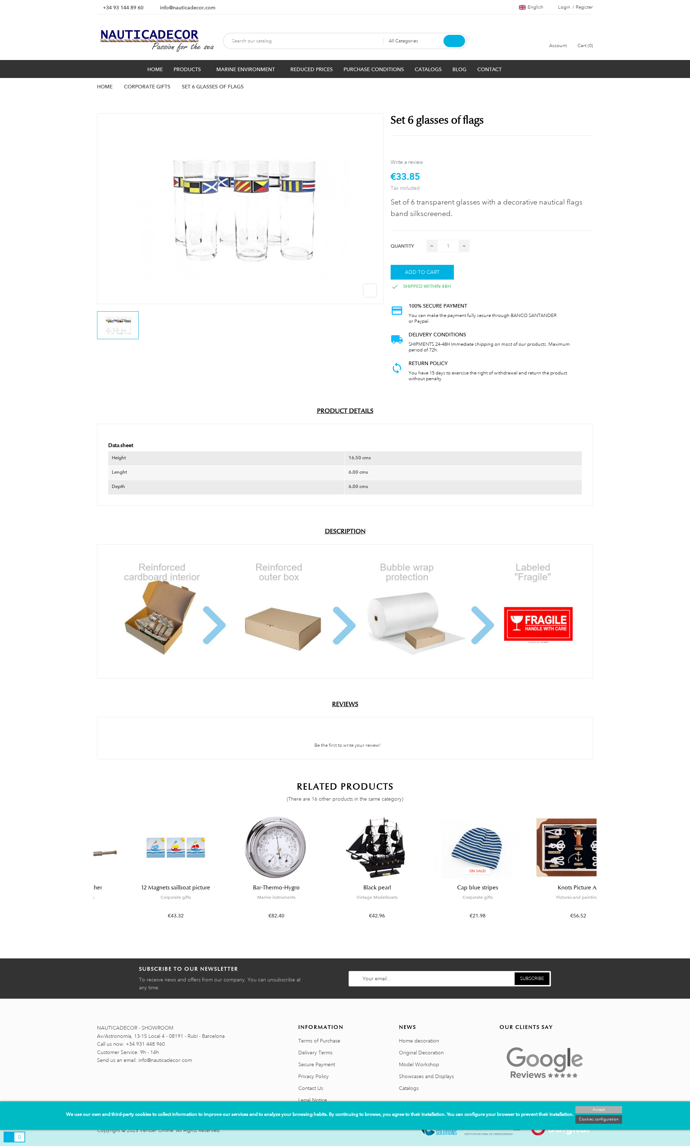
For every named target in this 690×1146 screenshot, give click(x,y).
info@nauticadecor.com (187, 7)
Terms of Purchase (319, 1040)
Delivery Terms (315, 1052)
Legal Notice (312, 1100)
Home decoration (419, 1040)
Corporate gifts (144, 897)
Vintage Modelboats (345, 897)
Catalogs (409, 1088)
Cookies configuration (598, 1119)
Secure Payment (316, 1064)
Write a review (407, 162)
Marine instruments (244, 897)
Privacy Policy (313, 1076)
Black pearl (345, 887)
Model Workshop (419, 1064)
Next (597, 873)
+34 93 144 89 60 (123, 7)
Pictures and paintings (546, 897)
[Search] (454, 41)
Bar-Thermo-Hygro (244, 887)
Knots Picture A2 (546, 887)
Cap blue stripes (445, 887)
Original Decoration (421, 1052)
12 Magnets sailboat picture (144, 887)
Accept (599, 1109)
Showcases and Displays (426, 1076)
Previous (92, 873)
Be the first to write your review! (347, 745)
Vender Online (156, 1130)
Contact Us (310, 1088)
